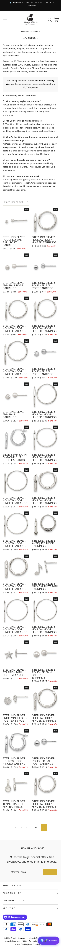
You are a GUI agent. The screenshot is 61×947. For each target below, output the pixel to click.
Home (24, 31)
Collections (33, 31)
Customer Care (13, 901)
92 (36, 827)
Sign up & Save (13, 885)
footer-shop (12, 893)
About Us (9, 908)
